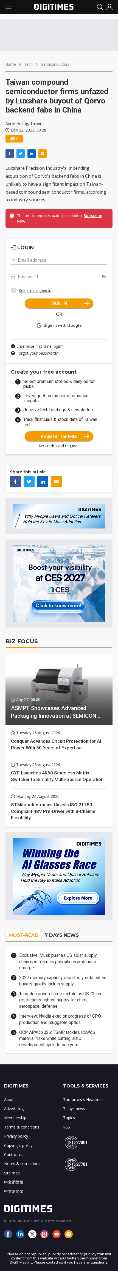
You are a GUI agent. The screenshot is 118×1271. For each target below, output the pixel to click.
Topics (69, 1117)
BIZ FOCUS (21, 641)
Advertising (14, 1108)
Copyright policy (18, 1145)
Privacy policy (16, 1136)
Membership (15, 1117)
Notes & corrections (22, 1163)
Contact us (13, 1154)
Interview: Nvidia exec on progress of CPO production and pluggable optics (60, 1019)
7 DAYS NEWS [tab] (62, 935)
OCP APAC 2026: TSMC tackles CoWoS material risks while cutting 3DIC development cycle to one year (57, 1038)
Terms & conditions (21, 1127)
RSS (66, 1127)
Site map (12, 1173)
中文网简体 (13, 1191)
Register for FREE (59, 436)
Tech (28, 64)
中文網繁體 (13, 1182)
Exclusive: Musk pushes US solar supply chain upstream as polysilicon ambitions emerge (58, 961)
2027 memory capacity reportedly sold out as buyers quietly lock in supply (62, 980)
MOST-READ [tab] (24, 935)
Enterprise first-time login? (39, 346)
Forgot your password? (37, 353)
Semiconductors (55, 64)
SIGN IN (59, 303)
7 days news (74, 1108)
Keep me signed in (35, 290)
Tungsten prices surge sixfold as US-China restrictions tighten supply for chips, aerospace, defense (60, 1000)
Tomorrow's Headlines (83, 1099)
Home (10, 64)
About (9, 1099)
